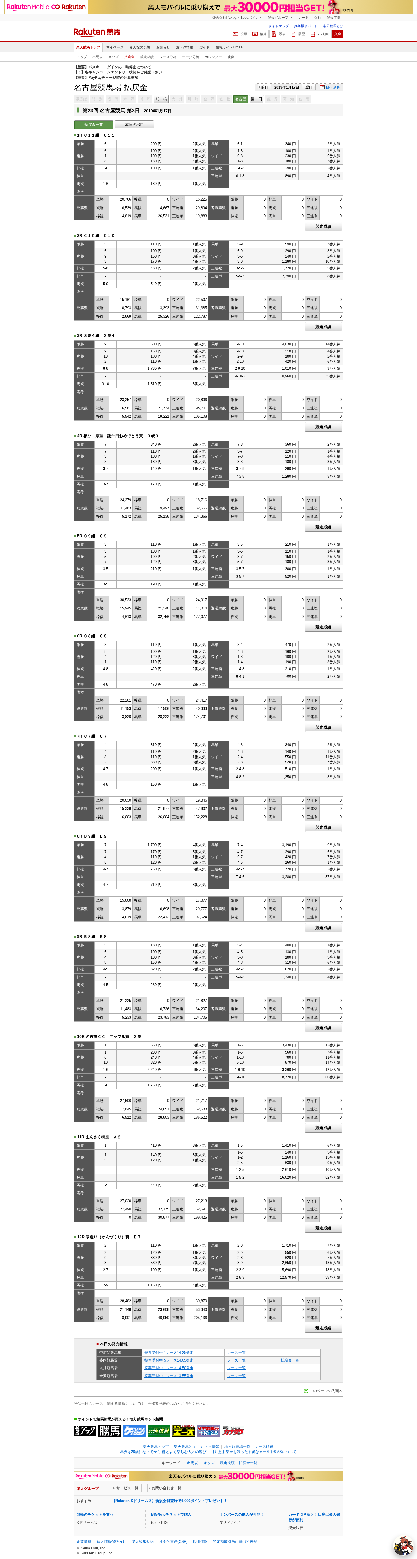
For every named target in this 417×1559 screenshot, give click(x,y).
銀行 (317, 18)
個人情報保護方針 (111, 1541)
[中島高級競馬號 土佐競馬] (208, 1431)
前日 (264, 87)
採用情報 (200, 1541)
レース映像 (264, 1447)
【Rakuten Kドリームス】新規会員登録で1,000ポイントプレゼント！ (169, 1501)
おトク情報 (184, 47)
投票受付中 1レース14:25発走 (168, 1352)
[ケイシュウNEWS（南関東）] (134, 1431)
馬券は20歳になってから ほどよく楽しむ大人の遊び (163, 1452)
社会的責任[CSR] (173, 1541)
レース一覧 (236, 1352)
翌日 (309, 87)
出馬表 (97, 57)
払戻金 (129, 57)
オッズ (113, 57)
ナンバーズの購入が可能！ (242, 1514)
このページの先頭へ (326, 1391)
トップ (82, 57)
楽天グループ (278, 18)
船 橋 (161, 99)
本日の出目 (134, 124)
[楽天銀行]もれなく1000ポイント (237, 18)
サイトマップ (278, 26)
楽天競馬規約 (143, 1541)
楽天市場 (333, 18)
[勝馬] (109, 1431)
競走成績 (147, 57)
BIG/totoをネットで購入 (171, 1514)
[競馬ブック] (85, 1431)
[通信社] (159, 1431)
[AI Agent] (403, 1545)
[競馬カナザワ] (233, 1431)
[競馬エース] (183, 1431)
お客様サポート (306, 26)
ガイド (204, 47)
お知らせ (163, 47)
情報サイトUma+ (229, 47)
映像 (231, 57)
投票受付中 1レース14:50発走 (168, 1368)
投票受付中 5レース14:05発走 (168, 1360)
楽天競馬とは (333, 26)
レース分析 (167, 57)
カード (303, 18)
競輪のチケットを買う (95, 1514)
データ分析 (190, 57)
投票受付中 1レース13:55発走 (168, 1376)
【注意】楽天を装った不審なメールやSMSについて (254, 1452)
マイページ (114, 47)
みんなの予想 (140, 47)
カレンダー (213, 57)
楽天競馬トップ (88, 47)
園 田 (256, 99)
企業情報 (84, 1541)
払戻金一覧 (290, 1360)
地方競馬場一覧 (237, 1447)
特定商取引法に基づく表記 (235, 1541)
